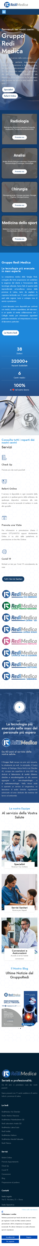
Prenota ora (19, 137)
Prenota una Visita (12, 525)
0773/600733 (14, 533)
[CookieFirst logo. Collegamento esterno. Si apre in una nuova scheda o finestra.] (2, 1212)
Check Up (7, 464)
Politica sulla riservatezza (29, 1210)
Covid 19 (6, 558)
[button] (4, 12)
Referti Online (9, 488)
